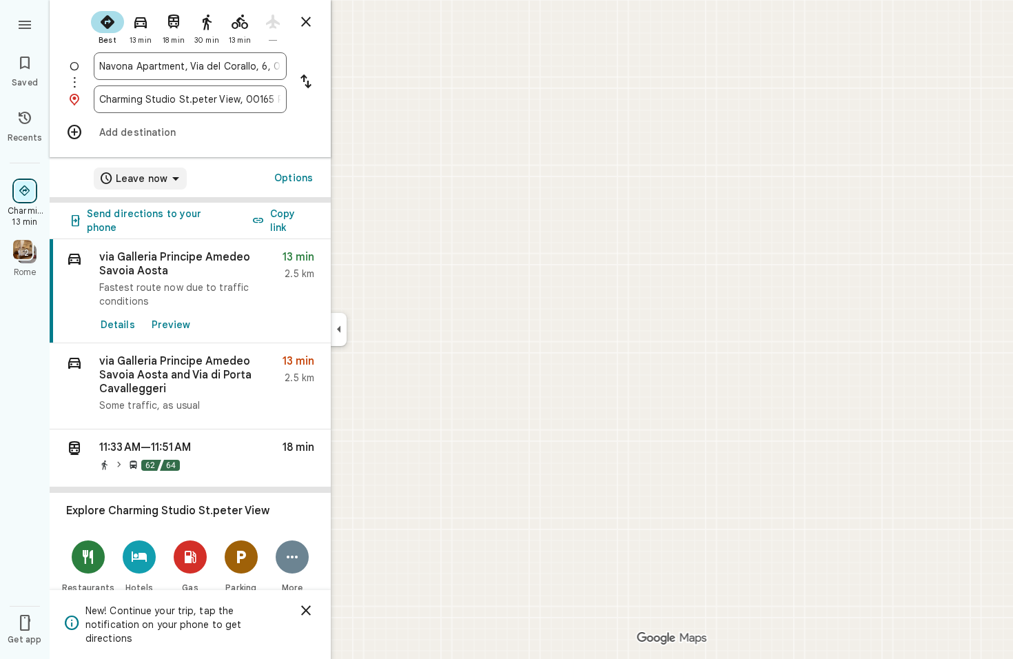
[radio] (107, 26)
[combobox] (190, 66)
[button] (190, 386)
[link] (190, 291)
